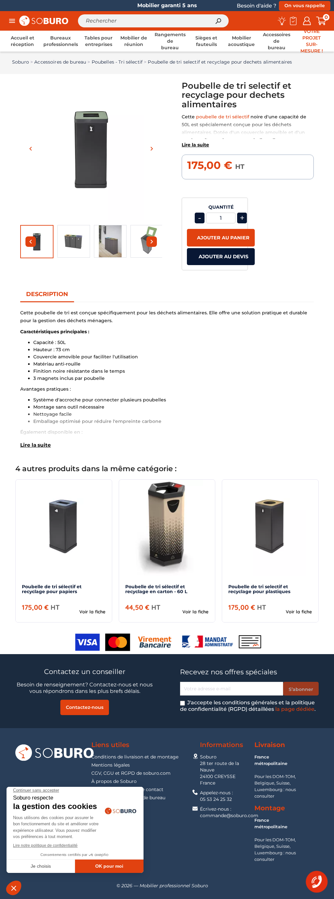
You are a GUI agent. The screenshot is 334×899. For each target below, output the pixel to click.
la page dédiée (294, 709)
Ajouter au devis (223, 256)
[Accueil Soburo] (43, 20)
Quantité (221, 207)
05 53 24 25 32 (216, 799)
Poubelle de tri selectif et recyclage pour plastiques (259, 589)
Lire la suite (195, 145)
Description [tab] (47, 294)
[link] (22, 41)
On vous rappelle (304, 5)
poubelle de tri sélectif (222, 117)
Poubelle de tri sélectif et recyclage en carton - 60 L (156, 589)
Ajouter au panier (223, 238)
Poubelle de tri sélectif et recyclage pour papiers (52, 589)
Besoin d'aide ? (256, 6)
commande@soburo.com (229, 815)
